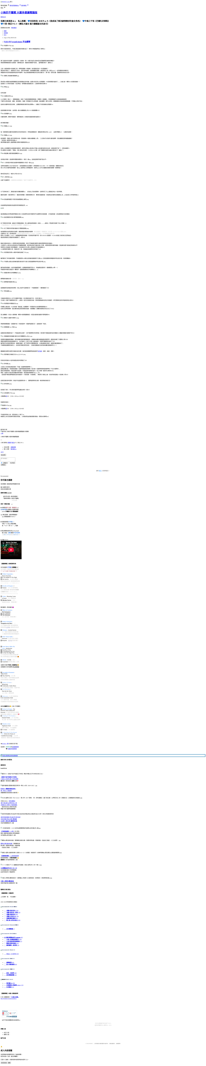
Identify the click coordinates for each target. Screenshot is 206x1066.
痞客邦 (10, 442)
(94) (12, 914)
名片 (5, 35)
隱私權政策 (112, 1043)
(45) (11, 954)
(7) (10, 929)
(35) (10, 987)
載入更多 (3, 455)
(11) (14, 941)
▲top (2, 452)
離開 (9, 1062)
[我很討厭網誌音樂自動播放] (103, 755)
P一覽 (5, 743)
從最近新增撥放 (12, 748)
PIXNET (91, 1043)
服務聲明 (118, 1043)
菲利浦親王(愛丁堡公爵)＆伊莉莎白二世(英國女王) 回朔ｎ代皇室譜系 (9, 803)
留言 (13, 442)
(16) (12, 945)
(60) (10, 962)
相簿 (5, 31)
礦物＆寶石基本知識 (6, 843)
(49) (11, 973)
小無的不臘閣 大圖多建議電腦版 (19, 12)
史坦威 (40, 351)
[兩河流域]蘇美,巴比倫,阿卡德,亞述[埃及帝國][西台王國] (10, 819)
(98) (10, 983)
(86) (12, 918)
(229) (12, 910)
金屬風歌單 (15, 747)
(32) (12, 943)
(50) (12, 916)
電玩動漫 (13, 27)
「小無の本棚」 (15, 997)
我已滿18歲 (4, 1062)
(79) (13, 912)
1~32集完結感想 (10, 856)
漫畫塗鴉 (13, 447)
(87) (13, 937)
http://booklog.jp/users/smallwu (8, 998)
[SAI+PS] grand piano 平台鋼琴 (17, 42)
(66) (13, 920)
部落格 (6, 33)
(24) (11, 975)
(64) (11, 964)
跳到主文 (3, 17)
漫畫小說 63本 (9, 868)
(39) (14, 939)
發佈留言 (3, 464)
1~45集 (7, 831)
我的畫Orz (13, 449)
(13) (14, 985)
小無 (2, 433)
